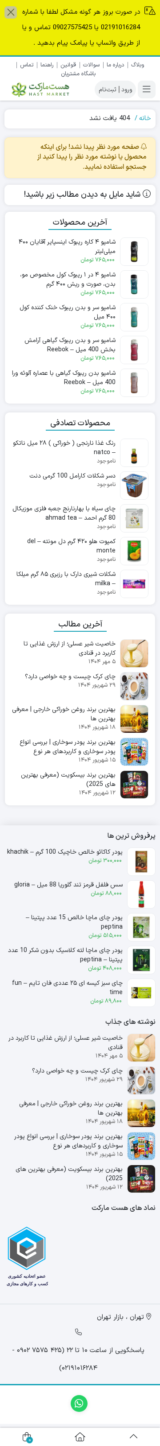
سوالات (91, 65)
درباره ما (115, 65)
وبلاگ (137, 65)
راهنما (46, 65)
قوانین (68, 65)
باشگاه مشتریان (78, 74)
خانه (145, 118)
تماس (26, 65)
